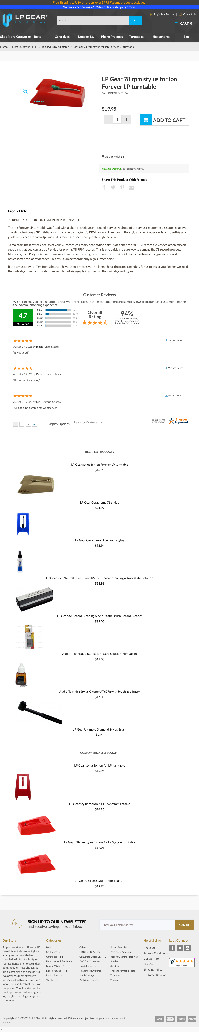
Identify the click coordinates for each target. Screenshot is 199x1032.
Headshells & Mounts (90, 970)
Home (4, 46)
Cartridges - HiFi (54, 956)
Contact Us (189, 14)
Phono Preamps (112, 36)
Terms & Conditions (156, 953)
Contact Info (151, 958)
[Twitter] (180, 948)
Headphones (161, 36)
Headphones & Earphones (59, 961)
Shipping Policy (153, 969)
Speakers (115, 961)
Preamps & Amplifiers (121, 951)
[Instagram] (187, 948)
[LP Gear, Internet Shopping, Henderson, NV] (153, 984)
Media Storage (86, 975)
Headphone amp (87, 966)
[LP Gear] (25, 20)
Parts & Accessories (89, 980)
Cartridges (62, 36)
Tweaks (114, 980)
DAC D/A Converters (89, 961)
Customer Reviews (155, 975)
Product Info (17, 211)
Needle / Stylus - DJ (55, 966)
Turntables (136, 36)
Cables (82, 947)
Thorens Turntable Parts (122, 970)
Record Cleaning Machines (124, 956)
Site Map (149, 964)
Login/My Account (164, 14)
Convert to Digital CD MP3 (92, 956)
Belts (37, 36)
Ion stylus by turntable (55, 46)
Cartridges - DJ (53, 951)
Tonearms (115, 975)
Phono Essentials (118, 947)
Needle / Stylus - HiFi (25, 46)
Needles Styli (87, 36)
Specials (114, 966)
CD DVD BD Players (89, 951)
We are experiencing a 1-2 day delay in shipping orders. (99, 7)
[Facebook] (172, 948)
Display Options (59, 424)
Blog (186, 36)
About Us (149, 947)
